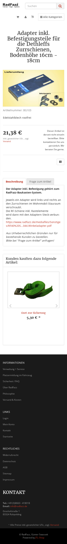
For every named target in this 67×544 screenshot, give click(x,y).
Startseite (8, 436)
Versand (7, 141)
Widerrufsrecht (10, 455)
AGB (5, 467)
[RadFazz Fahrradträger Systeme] (11, 5)
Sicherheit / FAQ (11, 381)
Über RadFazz (10, 387)
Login (5, 418)
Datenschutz (9, 461)
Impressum (9, 479)
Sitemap (7, 473)
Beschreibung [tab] (14, 181)
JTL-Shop (39, 537)
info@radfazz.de (18, 506)
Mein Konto (9, 424)
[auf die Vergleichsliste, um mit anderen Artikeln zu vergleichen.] (60, 162)
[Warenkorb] (18, 17)
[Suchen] (60, 6)
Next (56, 306)
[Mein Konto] (25, 17)
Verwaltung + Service (14, 369)
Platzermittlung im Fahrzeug (17, 375)
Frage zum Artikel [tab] (40, 181)
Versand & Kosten (12, 399)
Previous (10, 306)
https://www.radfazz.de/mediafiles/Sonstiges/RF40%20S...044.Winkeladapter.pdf (33, 223)
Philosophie (9, 393)
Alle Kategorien (51, 17)
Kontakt (7, 430)
